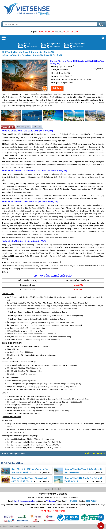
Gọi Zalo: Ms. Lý (21, 45)
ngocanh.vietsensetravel (48, 46)
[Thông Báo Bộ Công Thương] (68, 522)
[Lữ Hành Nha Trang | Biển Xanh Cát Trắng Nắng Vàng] (2, 52)
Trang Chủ (32, 8)
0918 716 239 (70, 31)
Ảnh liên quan (23, 127)
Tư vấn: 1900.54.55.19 (94, 453)
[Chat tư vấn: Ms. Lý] (25, 46)
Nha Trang (88, 134)
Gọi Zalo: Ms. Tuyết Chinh (67, 45)
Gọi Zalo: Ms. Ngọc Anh (44, 45)
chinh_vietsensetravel (71, 46)
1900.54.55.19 (46, 31)
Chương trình (7, 127)
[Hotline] (101, 526)
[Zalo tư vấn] (101, 517)
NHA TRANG (16, 171)
